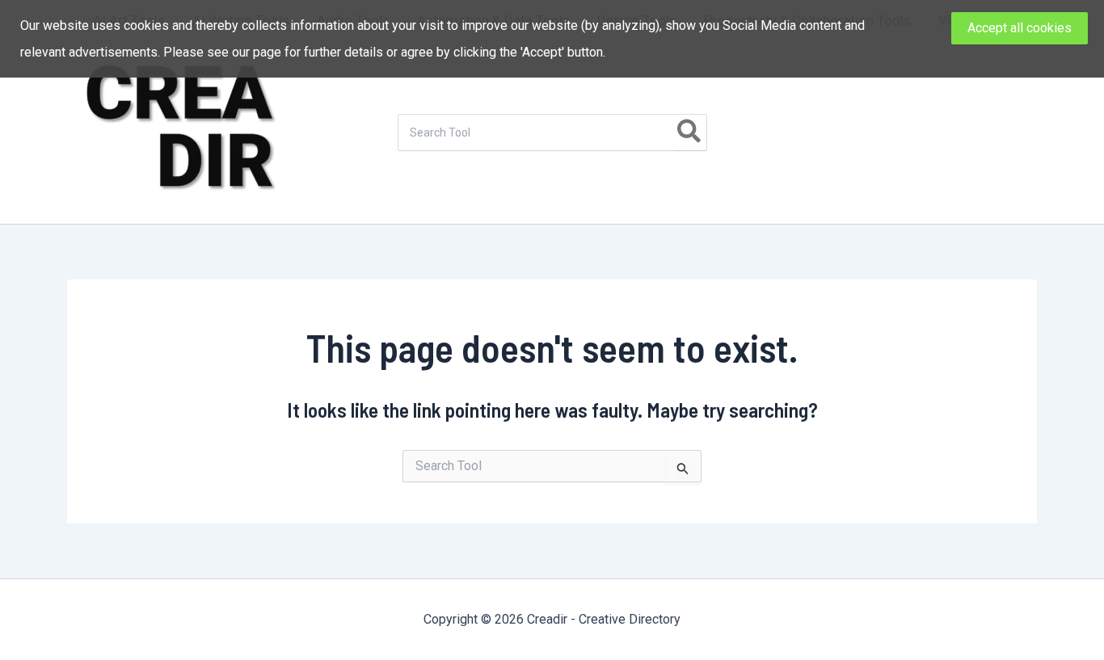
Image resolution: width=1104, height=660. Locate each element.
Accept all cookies (1019, 28)
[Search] (690, 132)
